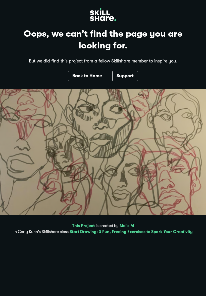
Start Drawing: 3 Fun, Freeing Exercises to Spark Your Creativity (131, 232)
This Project (83, 226)
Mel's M (127, 226)
